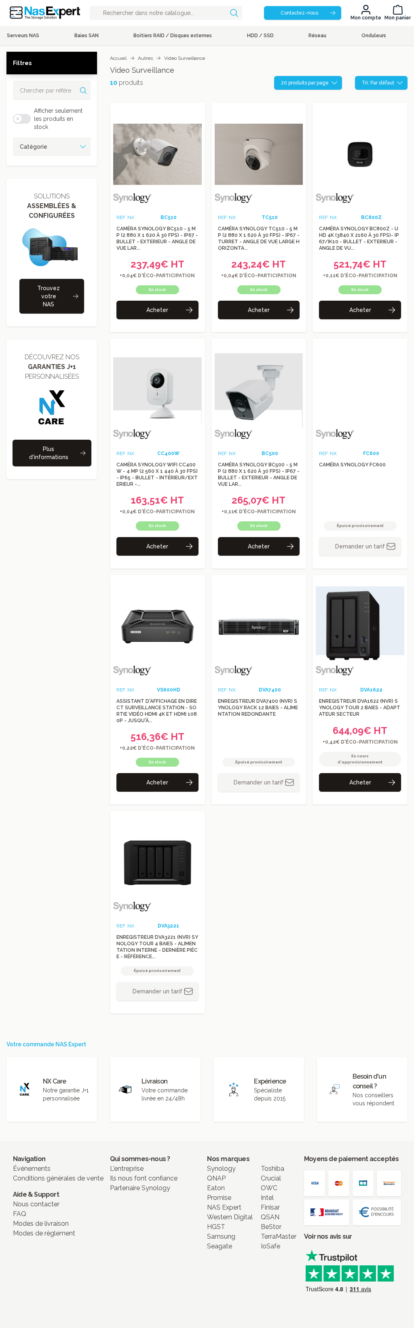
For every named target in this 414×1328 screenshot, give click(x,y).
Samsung (221, 1236)
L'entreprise (127, 1168)
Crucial (271, 1178)
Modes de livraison (41, 1223)
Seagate (219, 1246)
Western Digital (230, 1217)
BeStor (271, 1227)
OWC (269, 1188)
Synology (221, 1168)
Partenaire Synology (140, 1188)
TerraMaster (278, 1236)
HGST (216, 1227)
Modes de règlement (44, 1233)
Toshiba (272, 1168)
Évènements (32, 1168)
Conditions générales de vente (58, 1178)
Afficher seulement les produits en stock (58, 119)
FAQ (19, 1214)
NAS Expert (224, 1207)
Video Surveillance (184, 58)
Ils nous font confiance (143, 1178)
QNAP (216, 1178)
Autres (145, 58)
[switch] (22, 119)
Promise (219, 1198)
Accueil (118, 58)
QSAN (270, 1217)
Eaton (216, 1188)
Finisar (270, 1207)
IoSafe (270, 1246)
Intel (267, 1198)
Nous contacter (36, 1204)
